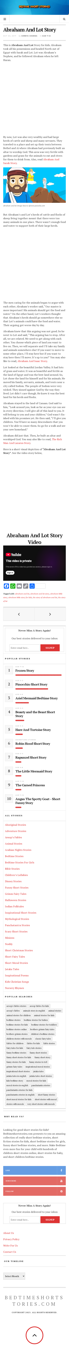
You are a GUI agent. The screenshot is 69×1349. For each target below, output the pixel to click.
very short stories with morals (41, 1104)
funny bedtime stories (16, 1052)
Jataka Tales (12, 969)
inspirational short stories (18, 1071)
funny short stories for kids (18, 1057)
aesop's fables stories (16, 1006)
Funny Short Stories (16, 887)
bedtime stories (13, 1020)
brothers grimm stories (17, 1034)
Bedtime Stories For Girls (19, 862)
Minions (9, 938)
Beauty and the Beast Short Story (35, 714)
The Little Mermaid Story (33, 771)
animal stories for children (18, 1015)
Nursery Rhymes (14, 988)
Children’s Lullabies (16, 875)
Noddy (9, 944)
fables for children (14, 1043)
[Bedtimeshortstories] (34, 7)
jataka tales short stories (41, 1076)
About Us (8, 1233)
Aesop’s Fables (13, 837)
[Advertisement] (34, 99)
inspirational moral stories (38, 1066)
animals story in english (34, 1010)
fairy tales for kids (14, 1048)
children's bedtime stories (42, 1034)
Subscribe (11, 1181)
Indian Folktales (14, 906)
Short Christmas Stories (19, 950)
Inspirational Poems (17, 975)
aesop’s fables (13, 1010)
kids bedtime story (14, 1080)
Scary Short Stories (16, 931)
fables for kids (33, 1043)
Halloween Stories (15, 900)
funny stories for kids (16, 1062)
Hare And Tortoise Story (33, 730)
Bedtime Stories (14, 856)
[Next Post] (50, 614)
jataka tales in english (16, 1076)
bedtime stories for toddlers (44, 1024)
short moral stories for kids (18, 1099)
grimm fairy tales (14, 1066)
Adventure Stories (25, 740)
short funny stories (46, 1094)
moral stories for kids (36, 1080)
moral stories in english (17, 1085)
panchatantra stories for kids (19, 1090)
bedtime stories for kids (17, 1024)
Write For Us (10, 1245)
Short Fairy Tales (15, 956)
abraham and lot (22, 593)
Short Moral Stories (16, 963)
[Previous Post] (18, 614)
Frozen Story (24, 670)
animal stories (54, 1010)
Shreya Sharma (29, 36)
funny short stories (38, 1052)
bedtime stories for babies (36, 1020)
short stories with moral (46, 1099)
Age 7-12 (46, 36)
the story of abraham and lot (45, 597)
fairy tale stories (34, 1048)
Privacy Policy (11, 1239)
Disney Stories (13, 881)
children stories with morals (19, 1038)
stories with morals (15, 1104)
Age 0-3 (19, 680)
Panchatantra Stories (17, 925)
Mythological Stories (17, 919)
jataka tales (38, 1071)
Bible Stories (12, 868)
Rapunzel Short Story (30, 757)
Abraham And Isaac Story (32, 361)
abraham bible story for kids (20, 597)
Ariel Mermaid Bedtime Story (36, 698)
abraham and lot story (39, 593)
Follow (10, 1191)
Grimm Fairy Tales (15, 894)
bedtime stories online (16, 1029)
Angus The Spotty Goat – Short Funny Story (37, 801)
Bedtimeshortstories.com (34, 1300)
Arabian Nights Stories (18, 850)
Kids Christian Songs (17, 981)
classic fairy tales (43, 1038)
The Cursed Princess (30, 785)
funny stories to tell (38, 1062)
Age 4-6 (19, 694)
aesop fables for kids (39, 1006)
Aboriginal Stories (15, 825)
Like (8, 1170)
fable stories (49, 1043)
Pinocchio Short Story (31, 684)
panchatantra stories (40, 1085)
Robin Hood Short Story (32, 744)
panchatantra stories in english (20, 1094)
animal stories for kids (44, 1015)
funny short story (42, 1057)
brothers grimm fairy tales (42, 1029)
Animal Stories (13, 843)
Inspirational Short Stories (20, 912)
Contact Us (9, 1252)
